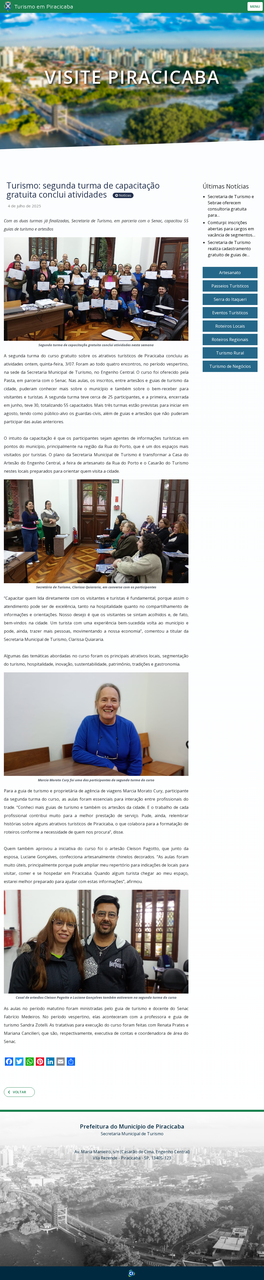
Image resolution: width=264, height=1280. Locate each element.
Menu (255, 6)
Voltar (19, 1092)
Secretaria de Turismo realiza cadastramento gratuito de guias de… (229, 249)
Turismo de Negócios (230, 366)
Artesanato (230, 272)
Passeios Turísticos (230, 286)
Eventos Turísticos (230, 313)
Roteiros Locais (230, 326)
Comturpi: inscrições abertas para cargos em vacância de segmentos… (231, 229)
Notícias (125, 195)
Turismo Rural (230, 353)
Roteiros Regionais (230, 339)
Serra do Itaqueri (230, 299)
